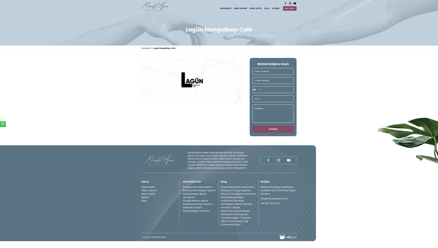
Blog (267, 8)
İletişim (275, 8)
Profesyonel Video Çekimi (197, 187)
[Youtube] (295, 3)
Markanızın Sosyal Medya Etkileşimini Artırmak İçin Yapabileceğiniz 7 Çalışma (236, 214)
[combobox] (255, 89)
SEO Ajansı (189, 197)
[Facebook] (285, 3)
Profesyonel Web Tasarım (197, 204)
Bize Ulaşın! (290, 8)
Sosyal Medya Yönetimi (196, 210)
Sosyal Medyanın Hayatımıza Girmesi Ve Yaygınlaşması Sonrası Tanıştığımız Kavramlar (239, 190)
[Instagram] (290, 3)
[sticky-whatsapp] (3, 124)
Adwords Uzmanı (192, 207)
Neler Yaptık (256, 8)
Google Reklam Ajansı (195, 200)
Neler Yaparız (240, 8)
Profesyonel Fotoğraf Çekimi (199, 190)
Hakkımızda (225, 8)
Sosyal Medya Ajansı (194, 193)
